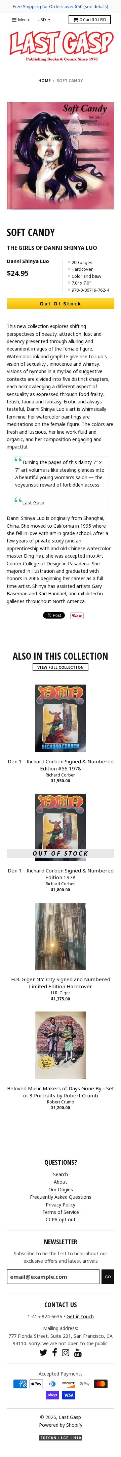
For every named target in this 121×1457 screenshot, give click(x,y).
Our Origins (60, 1189)
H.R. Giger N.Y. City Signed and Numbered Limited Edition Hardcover (60, 983)
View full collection (60, 667)
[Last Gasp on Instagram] (66, 1352)
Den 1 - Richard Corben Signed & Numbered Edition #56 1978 (61, 765)
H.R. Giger (60, 993)
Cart (93, 20)
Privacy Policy (60, 1204)
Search (60, 1174)
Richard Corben (61, 775)
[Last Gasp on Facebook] (54, 1352)
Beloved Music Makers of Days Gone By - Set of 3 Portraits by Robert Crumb (60, 1092)
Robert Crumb (60, 1102)
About (60, 1182)
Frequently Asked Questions (60, 1197)
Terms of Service (60, 1212)
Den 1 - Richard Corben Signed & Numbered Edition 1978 (61, 874)
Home (44, 81)
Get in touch (80, 1316)
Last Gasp (70, 1417)
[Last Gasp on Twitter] (43, 1352)
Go (108, 1276)
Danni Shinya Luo (28, 261)
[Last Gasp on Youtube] (78, 1352)
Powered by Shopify (60, 1425)
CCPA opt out (61, 1219)
